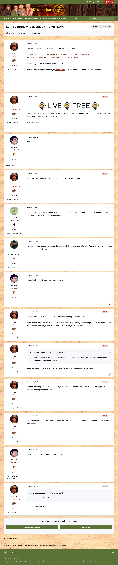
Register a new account (32, 527)
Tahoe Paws (60, 70)
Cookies (16, 558)
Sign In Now (86, 527)
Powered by (87, 562)
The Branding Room (38, 33)
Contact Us (8, 558)
